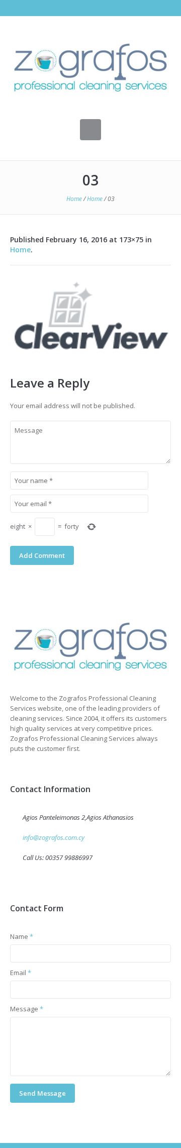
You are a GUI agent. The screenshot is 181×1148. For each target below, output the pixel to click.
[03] (90, 315)
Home (74, 199)
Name (21, 936)
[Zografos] (90, 67)
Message (26, 1008)
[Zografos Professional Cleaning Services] (90, 646)
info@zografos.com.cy (53, 837)
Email (20, 972)
